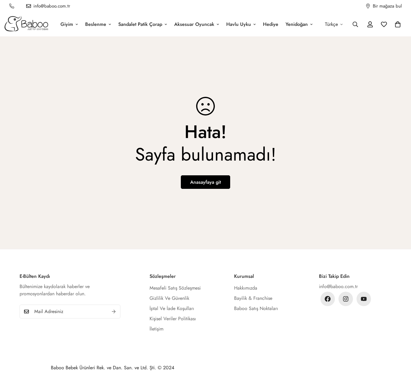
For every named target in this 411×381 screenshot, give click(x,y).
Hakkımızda (245, 287)
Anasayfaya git (205, 182)
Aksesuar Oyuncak (194, 24)
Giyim (66, 24)
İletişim (156, 328)
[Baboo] (26, 24)
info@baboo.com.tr (338, 286)
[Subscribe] (113, 311)
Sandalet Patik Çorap (140, 24)
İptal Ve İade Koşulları (172, 308)
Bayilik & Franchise (253, 298)
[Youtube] (364, 299)
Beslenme (95, 24)
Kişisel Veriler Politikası (173, 318)
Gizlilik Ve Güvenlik (169, 298)
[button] (398, 24)
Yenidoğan (297, 24)
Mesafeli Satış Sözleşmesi (175, 287)
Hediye (270, 24)
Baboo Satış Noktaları (256, 308)
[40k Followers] (345, 299)
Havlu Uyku (238, 24)
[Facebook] (327, 299)
